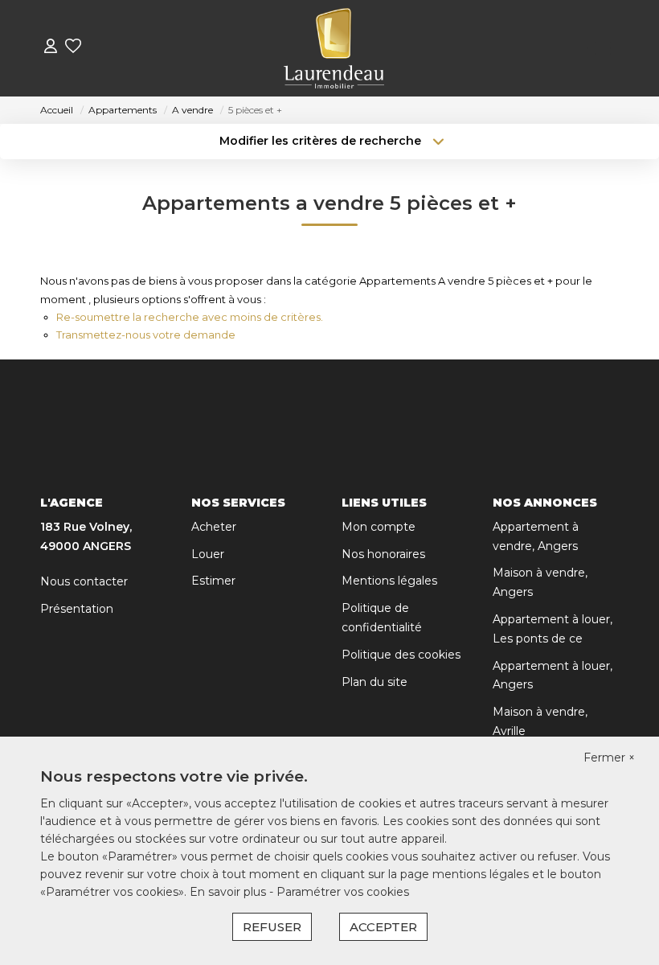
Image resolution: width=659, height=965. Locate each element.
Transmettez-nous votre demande (145, 334)
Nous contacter (84, 581)
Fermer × (609, 757)
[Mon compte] (50, 48)
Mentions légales (389, 580)
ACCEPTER (383, 926)
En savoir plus (229, 892)
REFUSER (272, 926)
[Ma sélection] (73, 48)
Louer (207, 554)
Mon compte (378, 526)
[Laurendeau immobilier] (334, 48)
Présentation (76, 609)
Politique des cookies (401, 654)
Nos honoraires (383, 554)
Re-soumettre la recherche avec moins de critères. (189, 316)
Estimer (213, 580)
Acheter (213, 526)
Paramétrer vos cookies (342, 892)
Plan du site (374, 682)
